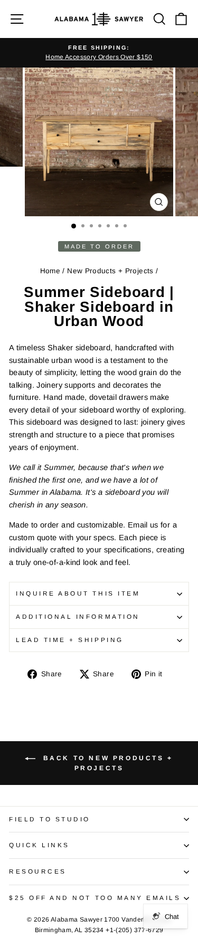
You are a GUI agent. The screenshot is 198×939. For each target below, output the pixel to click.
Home (50, 271)
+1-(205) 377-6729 (134, 930)
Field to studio (49, 819)
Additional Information (78, 616)
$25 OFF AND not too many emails (95, 897)
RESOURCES (38, 871)
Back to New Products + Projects (106, 763)
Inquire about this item (78, 593)
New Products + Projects (110, 271)
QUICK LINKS (39, 844)
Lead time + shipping (70, 639)
